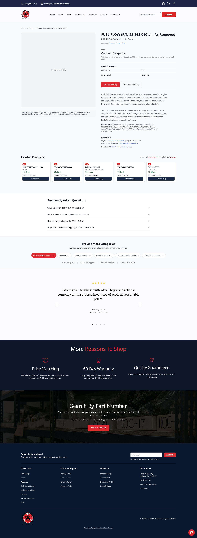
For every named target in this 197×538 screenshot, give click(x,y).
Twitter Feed (105, 478)
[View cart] (168, 4)
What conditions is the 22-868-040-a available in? (68, 214)
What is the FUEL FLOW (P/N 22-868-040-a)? (65, 208)
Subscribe (170, 455)
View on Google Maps (148, 484)
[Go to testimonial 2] (96, 324)
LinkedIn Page (105, 486)
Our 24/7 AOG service (116, 140)
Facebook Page (106, 474)
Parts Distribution (107, 262)
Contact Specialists (128, 262)
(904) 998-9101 (31, 3)
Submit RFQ (112, 84)
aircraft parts (153, 157)
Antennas (63, 255)
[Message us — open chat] (191, 532)
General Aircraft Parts (46, 29)
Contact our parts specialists (121, 147)
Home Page (25, 474)
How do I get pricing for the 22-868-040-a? (65, 221)
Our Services (84, 420)
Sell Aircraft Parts (27, 486)
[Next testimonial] (140, 304)
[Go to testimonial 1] (93, 324)
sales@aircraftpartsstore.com (57, 3)
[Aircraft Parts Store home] (25, 14)
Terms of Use (66, 478)
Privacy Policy (66, 474)
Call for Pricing (133, 84)
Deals (68, 14)
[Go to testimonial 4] (104, 324)
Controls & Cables (81, 255)
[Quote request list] (163, 4)
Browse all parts (68, 262)
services (173, 157)
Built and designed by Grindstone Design (98, 528)
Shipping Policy (66, 486)
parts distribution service (128, 144)
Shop (60, 14)
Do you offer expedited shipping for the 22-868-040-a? (70, 227)
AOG (22, 502)
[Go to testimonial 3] (100, 324)
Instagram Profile (107, 482)
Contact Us (115, 14)
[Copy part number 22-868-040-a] (120, 39)
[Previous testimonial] (57, 304)
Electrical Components (152, 255)
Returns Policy (66, 482)
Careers (103, 14)
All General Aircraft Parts (42, 255)
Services (78, 14)
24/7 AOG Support (88, 262)
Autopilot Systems (103, 255)
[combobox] (150, 14)
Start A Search (98, 427)
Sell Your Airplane (28, 490)
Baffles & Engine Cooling (127, 255)
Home (52, 14)
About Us (93, 14)
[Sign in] (174, 4)
